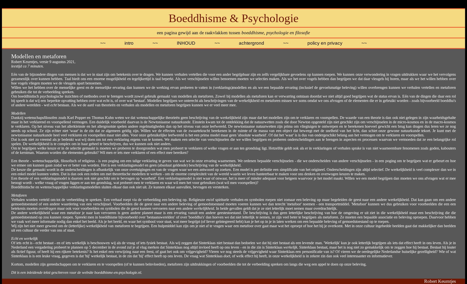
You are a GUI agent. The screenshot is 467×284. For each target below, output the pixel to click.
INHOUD (186, 43)
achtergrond (251, 43)
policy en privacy (324, 43)
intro (129, 43)
